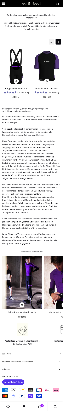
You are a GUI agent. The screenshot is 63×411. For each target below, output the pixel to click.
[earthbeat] (31, 3)
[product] (8, 406)
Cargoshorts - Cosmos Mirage (16, 88)
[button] (57, 3)
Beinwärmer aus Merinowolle (22, 312)
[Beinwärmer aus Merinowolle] (22, 282)
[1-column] (51, 42)
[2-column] (58, 42)
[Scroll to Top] (58, 395)
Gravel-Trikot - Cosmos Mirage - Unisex (46, 88)
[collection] (24, 406)
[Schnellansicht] (16, 81)
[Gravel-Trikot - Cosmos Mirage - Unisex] (47, 66)
